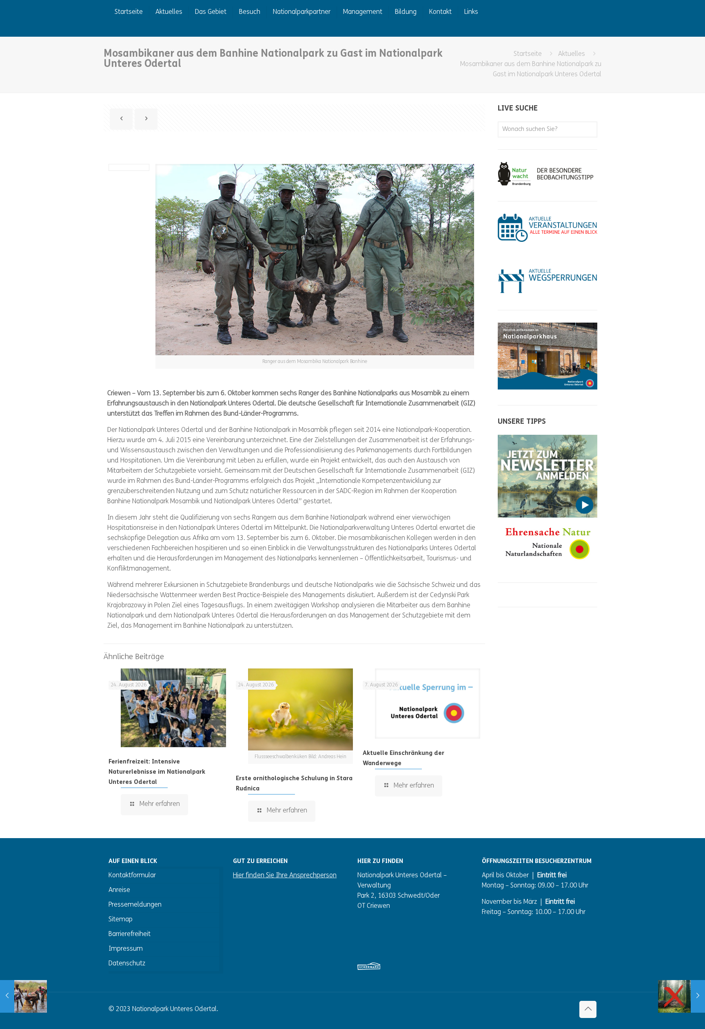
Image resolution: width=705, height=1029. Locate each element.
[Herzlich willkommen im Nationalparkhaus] (547, 388)
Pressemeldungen (135, 905)
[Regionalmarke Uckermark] (368, 968)
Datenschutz (127, 963)
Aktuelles (571, 54)
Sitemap (121, 919)
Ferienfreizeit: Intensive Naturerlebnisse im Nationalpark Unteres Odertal (157, 772)
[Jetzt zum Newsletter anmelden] (547, 516)
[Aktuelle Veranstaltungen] (547, 240)
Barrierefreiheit (130, 934)
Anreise (119, 890)
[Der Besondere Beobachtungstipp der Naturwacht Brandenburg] (547, 184)
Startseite (528, 54)
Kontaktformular (132, 875)
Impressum (126, 949)
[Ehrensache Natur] (547, 565)
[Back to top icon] (587, 1009)
